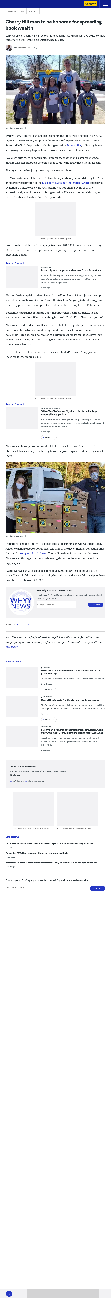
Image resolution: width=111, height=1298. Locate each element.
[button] (9, 1294)
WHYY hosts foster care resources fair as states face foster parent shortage (70, 672)
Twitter (23, 624)
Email (28, 624)
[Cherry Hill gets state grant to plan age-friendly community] (22, 708)
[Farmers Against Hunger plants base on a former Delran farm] (22, 278)
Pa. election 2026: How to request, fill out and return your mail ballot (37, 853)
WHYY (10, 4)
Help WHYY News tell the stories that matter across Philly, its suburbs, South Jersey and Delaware (51, 862)
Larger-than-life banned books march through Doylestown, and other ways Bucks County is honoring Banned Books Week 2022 (72, 731)
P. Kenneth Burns (23, 48)
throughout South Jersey (32, 553)
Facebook (18, 624)
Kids (22, 11)
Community (12, 11)
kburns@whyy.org (36, 781)
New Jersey (33, 11)
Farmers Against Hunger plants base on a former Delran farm (71, 270)
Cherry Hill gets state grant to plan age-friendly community (70, 699)
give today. (12, 647)
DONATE (91, 4)
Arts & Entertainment (50, 408)
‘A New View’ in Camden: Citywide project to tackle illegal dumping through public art (69, 413)
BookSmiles (74, 145)
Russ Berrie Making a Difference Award (65, 183)
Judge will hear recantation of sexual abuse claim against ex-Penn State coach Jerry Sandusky (49, 843)
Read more (15, 774)
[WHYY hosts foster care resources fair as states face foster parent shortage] (22, 679)
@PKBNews (18, 781)
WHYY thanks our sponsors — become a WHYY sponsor (53, 239)
